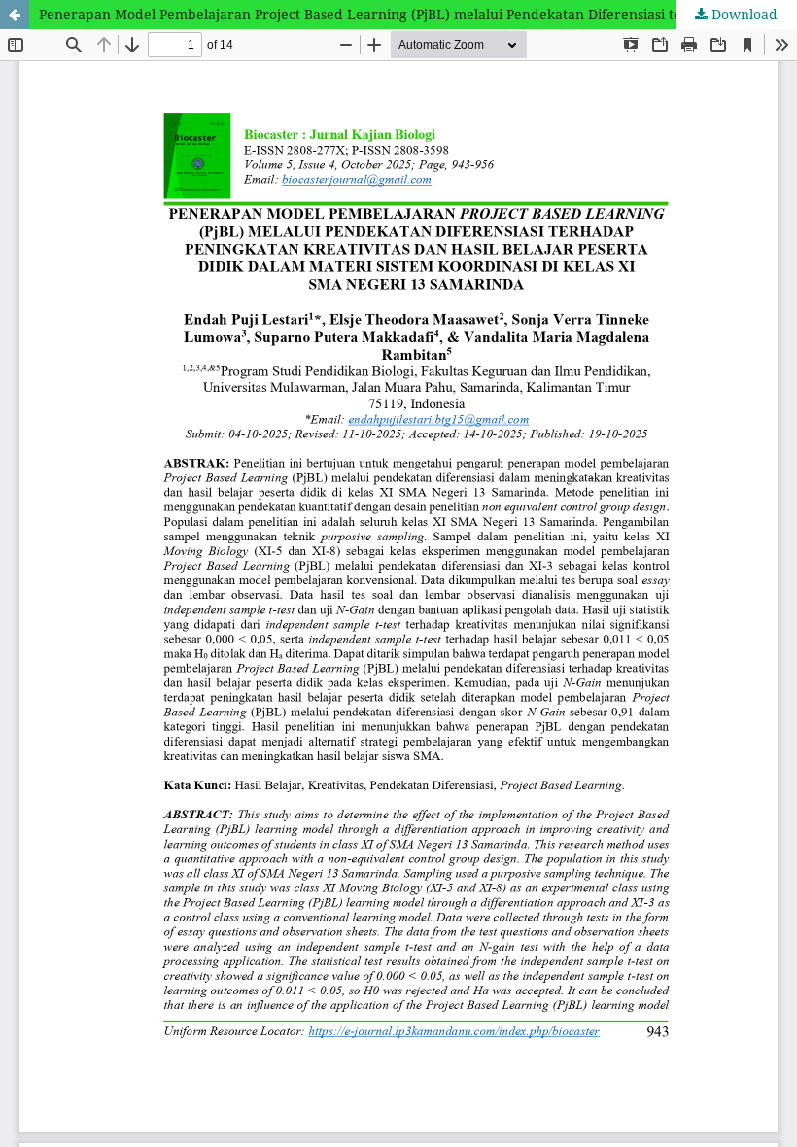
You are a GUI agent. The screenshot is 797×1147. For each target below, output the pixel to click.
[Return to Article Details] (14, 14)
